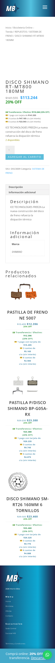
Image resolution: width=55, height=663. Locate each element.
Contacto (9, 616)
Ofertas (8, 611)
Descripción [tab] (16, 187)
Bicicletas (9, 606)
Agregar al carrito (24, 157)
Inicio (8, 27)
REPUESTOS (21, 31)
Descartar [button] (38, 658)
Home (8, 601)
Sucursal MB (11, 633)
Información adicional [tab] (22, 192)
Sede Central (11, 628)
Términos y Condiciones (15, 644)
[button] (47, 654)
